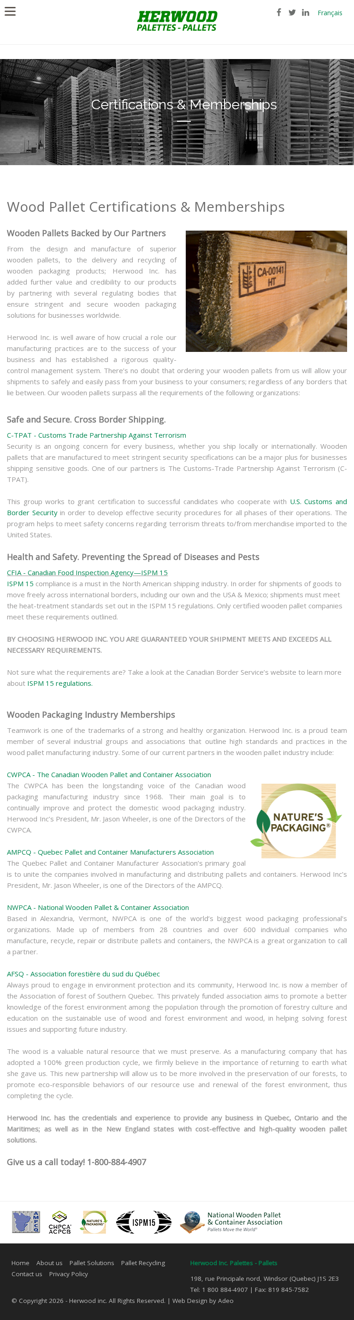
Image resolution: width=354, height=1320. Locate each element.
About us (49, 1263)
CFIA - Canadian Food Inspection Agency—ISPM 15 (87, 572)
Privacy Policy (68, 1274)
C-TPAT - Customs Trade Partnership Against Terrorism (96, 435)
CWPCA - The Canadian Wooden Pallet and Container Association (109, 774)
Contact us (27, 1274)
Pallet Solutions (92, 1263)
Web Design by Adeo (203, 1300)
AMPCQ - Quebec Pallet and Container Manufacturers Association (110, 851)
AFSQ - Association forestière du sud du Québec (83, 973)
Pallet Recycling (143, 1263)
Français (330, 12)
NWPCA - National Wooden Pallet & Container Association (98, 907)
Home (21, 1263)
